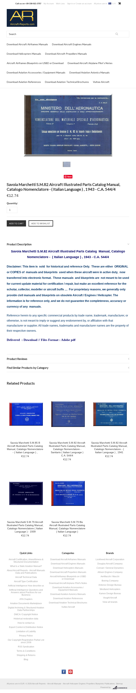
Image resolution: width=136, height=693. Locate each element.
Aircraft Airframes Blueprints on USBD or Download (35, 63)
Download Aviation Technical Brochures (67, 81)
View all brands (110, 602)
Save (69, 176)
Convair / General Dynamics (110, 568)
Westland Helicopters (110, 589)
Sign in (70, 3)
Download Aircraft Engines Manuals (71, 44)
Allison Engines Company (110, 572)
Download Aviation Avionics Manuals (89, 72)
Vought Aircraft (110, 598)
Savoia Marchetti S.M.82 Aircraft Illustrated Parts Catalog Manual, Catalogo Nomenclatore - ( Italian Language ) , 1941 (109, 447)
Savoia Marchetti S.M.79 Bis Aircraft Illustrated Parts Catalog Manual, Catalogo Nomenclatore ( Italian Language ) (67, 527)
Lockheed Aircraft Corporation (110, 559)
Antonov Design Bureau (109, 585)
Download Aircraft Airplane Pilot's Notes (90, 63)
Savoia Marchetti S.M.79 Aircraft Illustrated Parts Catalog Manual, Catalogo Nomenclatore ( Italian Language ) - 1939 (25, 527)
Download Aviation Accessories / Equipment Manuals (36, 72)
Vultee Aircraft (101, 81)
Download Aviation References (24, 81)
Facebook (64, 672)
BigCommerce (120, 687)
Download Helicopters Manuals (24, 53)
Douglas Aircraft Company (110, 563)
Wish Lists (60, 3)
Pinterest (70, 672)
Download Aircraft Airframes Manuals (27, 44)
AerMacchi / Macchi (110, 576)
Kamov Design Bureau (110, 593)
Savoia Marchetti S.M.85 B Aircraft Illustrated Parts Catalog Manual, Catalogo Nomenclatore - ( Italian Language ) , (25, 447)
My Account (49, 3)
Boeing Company (110, 580)
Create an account (84, 3)
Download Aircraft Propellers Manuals (66, 53)
